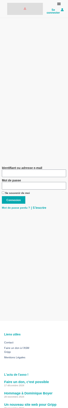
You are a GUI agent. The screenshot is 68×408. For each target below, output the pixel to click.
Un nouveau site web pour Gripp (30, 404)
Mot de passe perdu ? (16, 207)
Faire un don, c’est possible (26, 382)
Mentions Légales (14, 357)
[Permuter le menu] (59, 4)
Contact (8, 342)
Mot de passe (11, 180)
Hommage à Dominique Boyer (28, 393)
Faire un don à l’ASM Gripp (16, 349)
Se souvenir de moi (17, 193)
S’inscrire (39, 207)
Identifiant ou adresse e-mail (22, 168)
